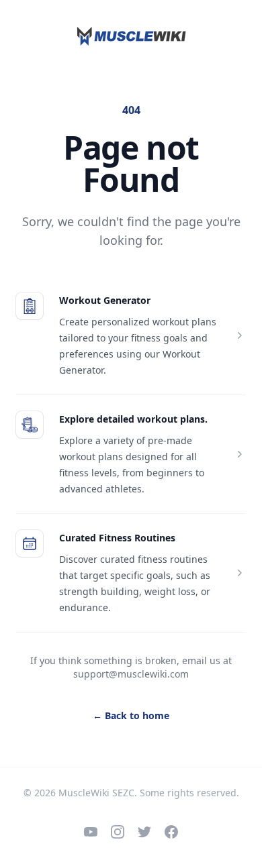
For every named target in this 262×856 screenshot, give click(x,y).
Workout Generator (104, 300)
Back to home (131, 715)
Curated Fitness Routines (117, 537)
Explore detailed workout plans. (133, 419)
